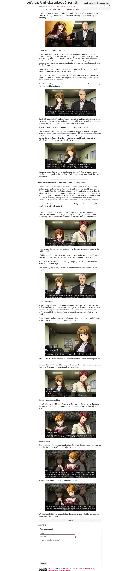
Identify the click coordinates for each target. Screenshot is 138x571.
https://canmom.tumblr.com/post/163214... (63, 6)
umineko (92, 3)
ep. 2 (86, 3)
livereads (101, 3)
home (108, 3)
